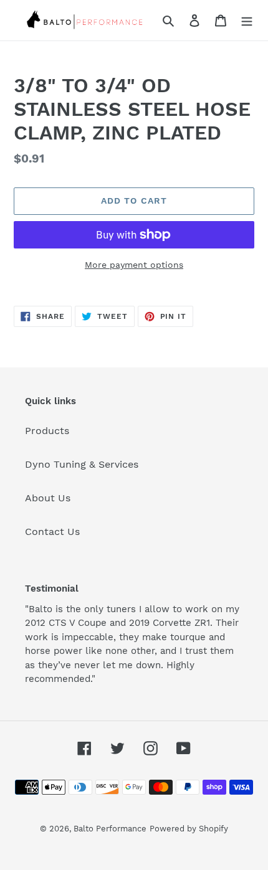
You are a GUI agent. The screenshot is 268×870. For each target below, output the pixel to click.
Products (47, 431)
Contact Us (52, 531)
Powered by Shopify (189, 828)
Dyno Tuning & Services (81, 464)
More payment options (134, 265)
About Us (47, 498)
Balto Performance (110, 828)
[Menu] (247, 20)
